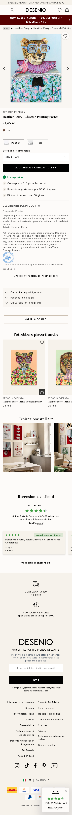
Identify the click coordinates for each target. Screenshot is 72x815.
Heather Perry (21, 28)
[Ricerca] (12, 10)
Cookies (42, 725)
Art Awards (28, 750)
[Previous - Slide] (4, 68)
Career (30, 719)
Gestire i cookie (47, 745)
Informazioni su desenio (20, 702)
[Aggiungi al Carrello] (42, 392)
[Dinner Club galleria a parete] (27, 447)
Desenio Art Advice (48, 702)
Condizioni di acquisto (50, 719)
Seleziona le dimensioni (16, 150)
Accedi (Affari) (26, 756)
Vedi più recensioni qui (36, 562)
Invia (36, 680)
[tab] (12, 106)
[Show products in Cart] (67, 10)
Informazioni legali (24, 713)
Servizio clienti (46, 708)
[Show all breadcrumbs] (6, 28)
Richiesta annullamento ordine (51, 738)
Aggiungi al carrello (36, 167)
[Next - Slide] (68, 68)
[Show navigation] (5, 10)
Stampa (29, 708)
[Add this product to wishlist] (65, 36)
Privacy (42, 731)
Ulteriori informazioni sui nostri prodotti (36, 275)
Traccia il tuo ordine (49, 713)
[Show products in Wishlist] (59, 10)
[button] (55, 800)
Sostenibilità (27, 725)
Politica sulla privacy (48, 687)
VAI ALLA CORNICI (36, 319)
